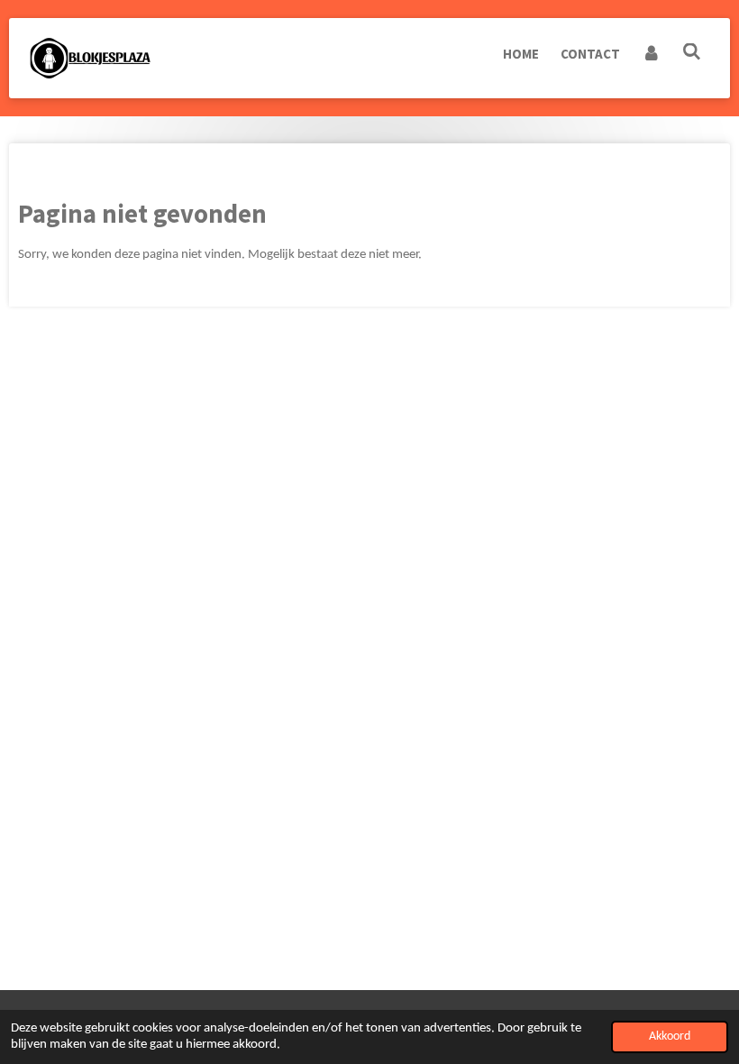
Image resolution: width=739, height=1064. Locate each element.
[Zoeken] (691, 52)
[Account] (651, 54)
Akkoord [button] (669, 1036)
